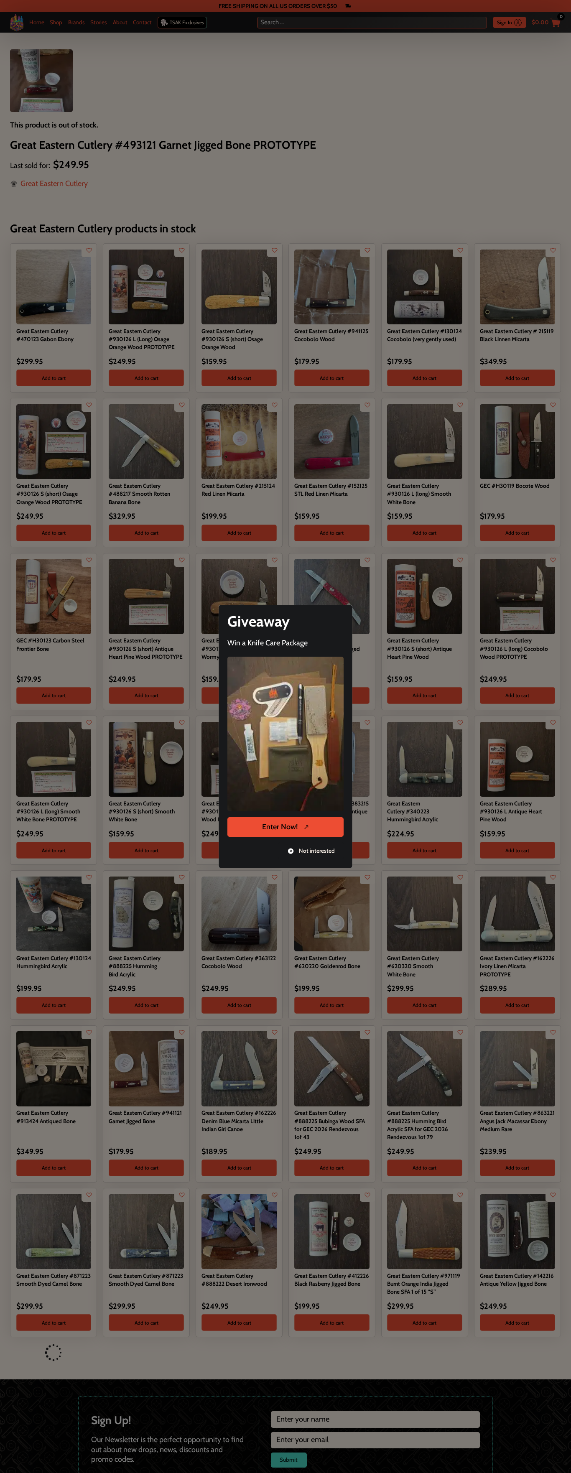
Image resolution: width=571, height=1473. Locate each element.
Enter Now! (280, 826)
